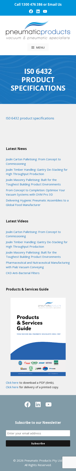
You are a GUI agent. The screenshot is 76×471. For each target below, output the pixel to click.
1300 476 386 (31, 4)
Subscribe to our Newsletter (38, 422)
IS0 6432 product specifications (30, 118)
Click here (12, 382)
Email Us (55, 4)
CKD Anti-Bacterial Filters (23, 273)
